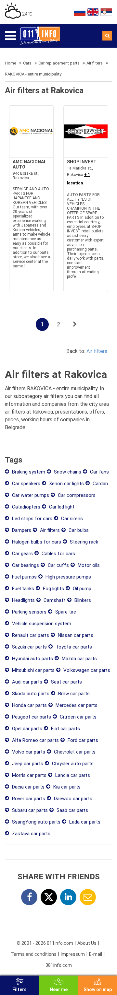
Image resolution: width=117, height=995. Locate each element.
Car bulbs (78, 530)
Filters (19, 989)
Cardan (99, 483)
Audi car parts (26, 682)
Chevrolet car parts (74, 752)
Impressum (73, 954)
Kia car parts (66, 787)
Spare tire (65, 612)
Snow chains (67, 472)
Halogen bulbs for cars (36, 542)
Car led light (61, 507)
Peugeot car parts (31, 717)
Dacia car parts (28, 787)
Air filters (96, 351)
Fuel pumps (24, 577)
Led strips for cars (31, 518)
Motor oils (88, 565)
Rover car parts (28, 799)
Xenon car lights (66, 483)
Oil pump (81, 588)
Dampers (21, 530)
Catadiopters (25, 507)
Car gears (22, 553)
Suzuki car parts (29, 647)
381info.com (59, 965)
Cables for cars (57, 553)
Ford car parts (82, 740)
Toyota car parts (73, 647)
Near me (59, 989)
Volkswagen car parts (86, 670)
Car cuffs (57, 565)
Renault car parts (30, 635)
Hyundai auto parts (32, 658)
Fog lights (53, 588)
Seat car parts (66, 682)
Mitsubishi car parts (33, 670)
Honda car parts (29, 705)
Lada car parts (84, 822)
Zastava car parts (30, 834)
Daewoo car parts (72, 799)
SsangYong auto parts (35, 822)
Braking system (28, 472)
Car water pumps (30, 495)
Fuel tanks (22, 588)
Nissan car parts (75, 635)
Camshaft (54, 600)
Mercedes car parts (76, 705)
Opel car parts (26, 729)
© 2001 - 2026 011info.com (45, 943)
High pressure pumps (67, 577)
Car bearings (25, 565)
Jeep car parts (27, 764)
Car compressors (76, 495)
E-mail (95, 954)
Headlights (23, 600)
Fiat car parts (65, 729)
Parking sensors (28, 612)
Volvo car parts (28, 752)
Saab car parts (71, 810)
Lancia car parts (72, 775)
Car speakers (25, 483)
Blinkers (82, 600)
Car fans (99, 472)
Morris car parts (28, 775)
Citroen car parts (77, 717)
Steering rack (83, 542)
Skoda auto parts (30, 693)
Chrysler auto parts (72, 764)
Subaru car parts (29, 810)
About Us (87, 943)
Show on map (98, 989)
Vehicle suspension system (41, 623)
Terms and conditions (34, 954)
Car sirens (71, 518)
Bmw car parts (73, 693)
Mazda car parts (78, 658)
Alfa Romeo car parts (35, 740)
